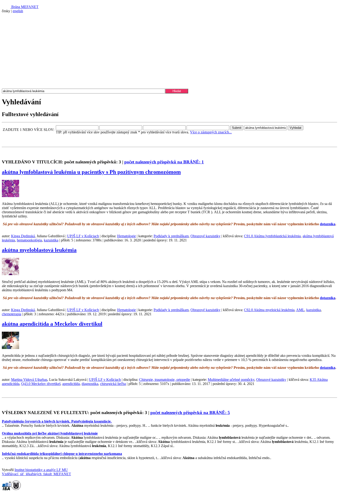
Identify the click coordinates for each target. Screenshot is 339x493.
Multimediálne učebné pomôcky (231, 380)
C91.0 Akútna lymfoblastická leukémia (272, 236)
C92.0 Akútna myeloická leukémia (269, 310)
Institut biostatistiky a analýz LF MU (41, 470)
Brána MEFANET (24, 7)
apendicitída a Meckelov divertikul (52, 324)
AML (300, 310)
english (18, 11)
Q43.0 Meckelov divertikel (40, 384)
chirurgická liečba (113, 384)
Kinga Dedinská (23, 236)
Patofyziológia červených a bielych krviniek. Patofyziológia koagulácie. (57, 421)
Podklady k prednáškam (171, 236)
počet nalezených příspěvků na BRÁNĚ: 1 (164, 161)
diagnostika (90, 384)
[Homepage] (26, 82)
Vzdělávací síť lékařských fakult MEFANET (36, 474)
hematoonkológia (29, 240)
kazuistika (51, 240)
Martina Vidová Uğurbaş (29, 380)
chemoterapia (11, 314)
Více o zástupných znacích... (211, 132)
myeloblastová (39, 250)
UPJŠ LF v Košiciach (83, 236)
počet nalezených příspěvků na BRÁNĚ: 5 (190, 412)
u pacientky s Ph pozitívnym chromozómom (91, 172)
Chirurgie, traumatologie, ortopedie (164, 380)
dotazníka (327, 224)
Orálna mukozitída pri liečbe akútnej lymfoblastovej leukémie (50, 433)
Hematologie (126, 236)
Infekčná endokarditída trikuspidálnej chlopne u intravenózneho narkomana (62, 454)
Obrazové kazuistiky (205, 236)
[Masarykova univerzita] (16, 489)
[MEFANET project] (92, 53)
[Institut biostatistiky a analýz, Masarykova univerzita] (6, 489)
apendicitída (71, 384)
